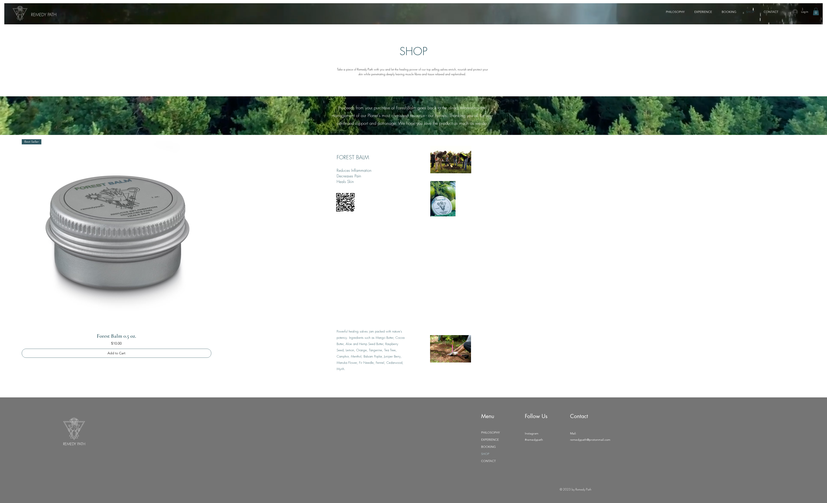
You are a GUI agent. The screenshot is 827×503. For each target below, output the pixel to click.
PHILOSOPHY (490, 432)
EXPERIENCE (490, 440)
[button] (816, 11)
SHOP (485, 454)
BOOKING (488, 447)
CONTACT (488, 461)
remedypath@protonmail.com (590, 440)
